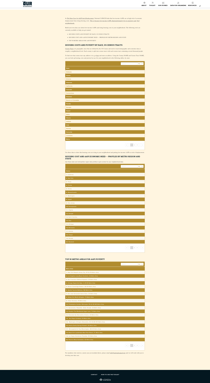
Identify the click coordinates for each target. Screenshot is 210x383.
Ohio (69, 220)
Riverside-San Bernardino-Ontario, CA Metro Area (83, 315)
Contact (94, 374)
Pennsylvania (72, 206)
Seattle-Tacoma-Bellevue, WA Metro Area (80, 290)
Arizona (70, 231)
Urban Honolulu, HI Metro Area (77, 300)
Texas (69, 181)
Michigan (71, 224)
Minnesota (71, 227)
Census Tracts (69, 49)
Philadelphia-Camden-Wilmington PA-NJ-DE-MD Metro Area (86, 304)
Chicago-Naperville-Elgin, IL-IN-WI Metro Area (81, 283)
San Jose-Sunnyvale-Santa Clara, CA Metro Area (82, 293)
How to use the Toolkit (110, 374)
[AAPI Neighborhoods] (27, 3)
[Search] (139, 63)
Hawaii (70, 199)
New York (70, 178)
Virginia (70, 210)
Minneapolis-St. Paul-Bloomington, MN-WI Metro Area (85, 329)
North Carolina (72, 217)
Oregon (70, 235)
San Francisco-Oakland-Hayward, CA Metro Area (82, 279)
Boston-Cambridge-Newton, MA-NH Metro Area (82, 286)
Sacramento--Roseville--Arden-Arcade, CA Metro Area (84, 308)
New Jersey (71, 203)
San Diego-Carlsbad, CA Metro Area (79, 318)
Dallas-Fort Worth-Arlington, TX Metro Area (81, 297)
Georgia (70, 213)
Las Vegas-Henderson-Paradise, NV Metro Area (82, 336)
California (71, 174)
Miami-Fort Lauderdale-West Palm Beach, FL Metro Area (85, 332)
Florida (70, 185)
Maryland (71, 242)
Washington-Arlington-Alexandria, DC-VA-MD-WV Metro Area (87, 322)
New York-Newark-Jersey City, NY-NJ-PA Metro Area (83, 272)
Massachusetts (72, 192)
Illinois (70, 189)
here (97, 55)
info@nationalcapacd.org (117, 353)
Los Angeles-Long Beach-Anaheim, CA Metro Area (83, 276)
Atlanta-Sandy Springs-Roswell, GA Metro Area (82, 325)
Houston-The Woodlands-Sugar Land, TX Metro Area (84, 311)
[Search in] (142, 63)
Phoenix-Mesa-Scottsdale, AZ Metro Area (80, 339)
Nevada (70, 238)
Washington (71, 196)
